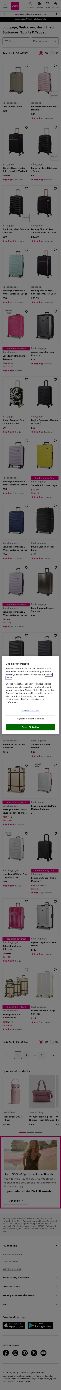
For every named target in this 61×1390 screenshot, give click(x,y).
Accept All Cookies (30, 727)
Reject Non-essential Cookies (30, 719)
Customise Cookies (30, 711)
